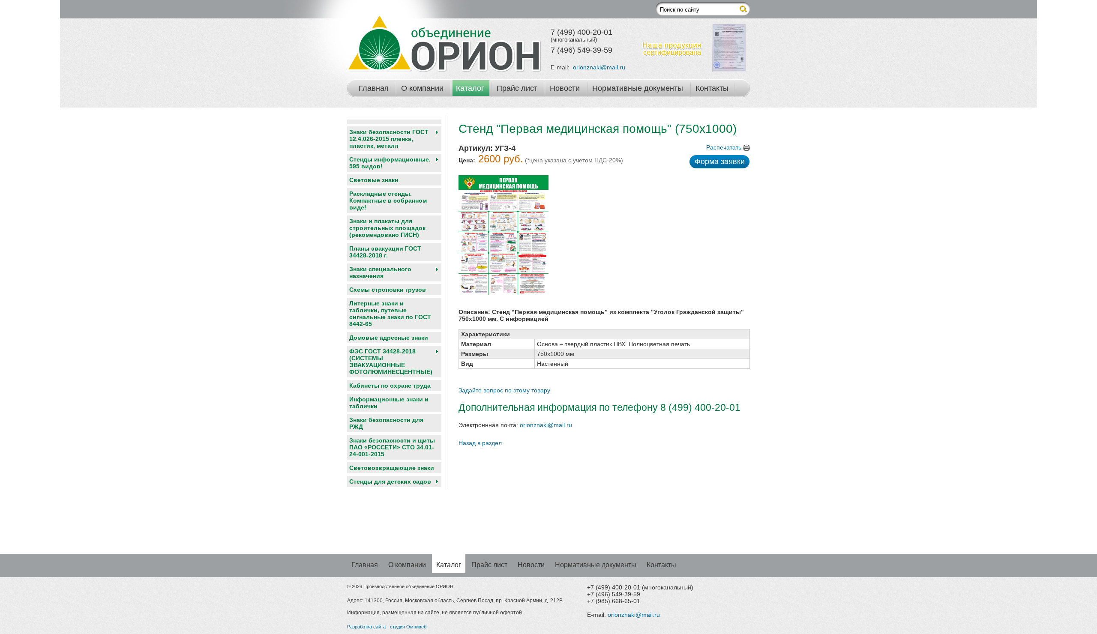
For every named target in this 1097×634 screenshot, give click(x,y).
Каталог (470, 88)
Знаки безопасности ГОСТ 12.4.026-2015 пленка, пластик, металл (389, 139)
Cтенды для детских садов (390, 481)
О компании (422, 88)
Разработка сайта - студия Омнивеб (386, 626)
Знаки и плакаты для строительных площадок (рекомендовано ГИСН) (387, 228)
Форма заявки (720, 161)
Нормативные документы (637, 88)
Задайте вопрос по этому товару (504, 390)
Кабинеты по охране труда (390, 385)
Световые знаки (374, 179)
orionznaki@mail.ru (599, 67)
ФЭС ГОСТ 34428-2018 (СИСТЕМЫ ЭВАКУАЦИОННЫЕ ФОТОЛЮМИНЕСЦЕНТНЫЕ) (390, 361)
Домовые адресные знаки (388, 337)
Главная (374, 88)
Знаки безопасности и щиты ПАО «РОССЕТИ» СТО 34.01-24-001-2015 (392, 447)
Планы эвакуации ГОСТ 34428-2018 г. (385, 252)
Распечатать (723, 147)
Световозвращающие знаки (391, 467)
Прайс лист (517, 88)
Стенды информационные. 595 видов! (390, 163)
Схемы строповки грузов (387, 289)
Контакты (711, 88)
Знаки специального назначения (380, 272)
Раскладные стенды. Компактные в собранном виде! (388, 200)
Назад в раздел (480, 443)
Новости (565, 88)
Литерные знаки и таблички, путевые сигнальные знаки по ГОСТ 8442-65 (390, 313)
